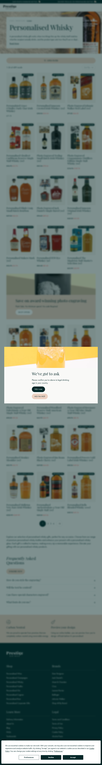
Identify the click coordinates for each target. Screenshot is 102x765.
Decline (51, 757)
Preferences (29, 757)
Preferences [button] (58, 751)
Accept (73, 757)
